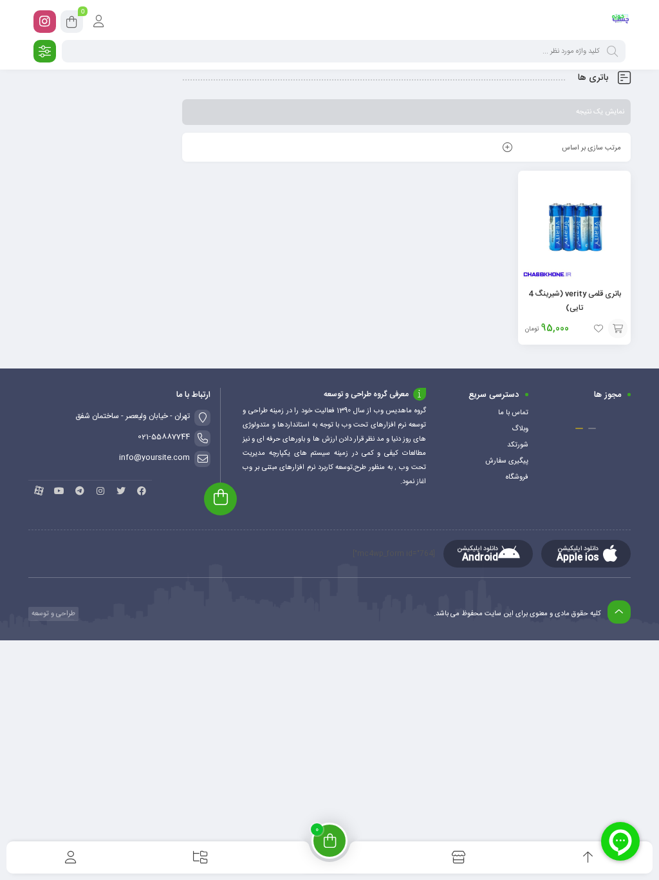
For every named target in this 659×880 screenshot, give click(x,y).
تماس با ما (513, 413)
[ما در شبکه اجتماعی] (44, 21)
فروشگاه (517, 477)
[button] (592, 428)
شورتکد (517, 445)
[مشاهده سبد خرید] (71, 24)
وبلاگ (520, 429)
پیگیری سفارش (506, 461)
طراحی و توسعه (52, 614)
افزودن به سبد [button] (617, 328)
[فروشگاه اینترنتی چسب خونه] (621, 21)
